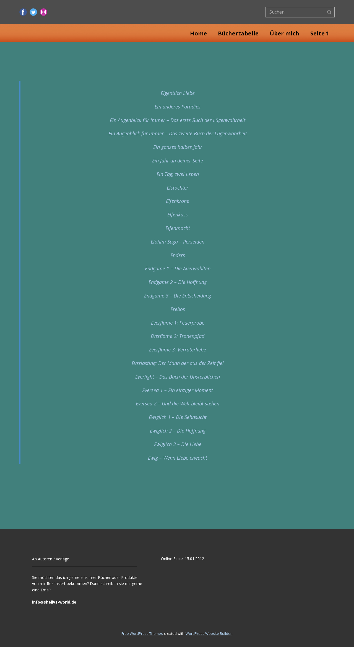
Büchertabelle (238, 33)
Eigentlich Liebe (178, 93)
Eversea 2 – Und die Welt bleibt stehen (177, 403)
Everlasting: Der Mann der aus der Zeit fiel (178, 363)
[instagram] (43, 12)
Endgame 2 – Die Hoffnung (178, 282)
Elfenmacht (177, 228)
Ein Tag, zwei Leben (178, 174)
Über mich (284, 33)
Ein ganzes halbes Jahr (177, 147)
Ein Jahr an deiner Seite (177, 160)
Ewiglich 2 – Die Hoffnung (177, 430)
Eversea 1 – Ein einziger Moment (177, 390)
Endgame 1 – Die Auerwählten (177, 268)
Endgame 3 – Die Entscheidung (177, 295)
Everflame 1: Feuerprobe (177, 322)
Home (198, 33)
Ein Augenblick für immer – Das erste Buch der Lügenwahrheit (177, 120)
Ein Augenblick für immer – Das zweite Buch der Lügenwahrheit (177, 133)
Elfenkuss (177, 214)
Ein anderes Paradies (178, 106)
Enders (177, 255)
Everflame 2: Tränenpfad (177, 336)
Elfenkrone (177, 201)
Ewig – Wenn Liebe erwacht (177, 457)
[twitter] (33, 12)
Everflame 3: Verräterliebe (177, 349)
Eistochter (177, 187)
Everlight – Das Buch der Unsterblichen (177, 376)
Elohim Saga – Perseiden (177, 241)
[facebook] (23, 12)
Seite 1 (319, 33)
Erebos (177, 309)
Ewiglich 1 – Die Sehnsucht (178, 417)
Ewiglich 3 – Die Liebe (177, 444)
